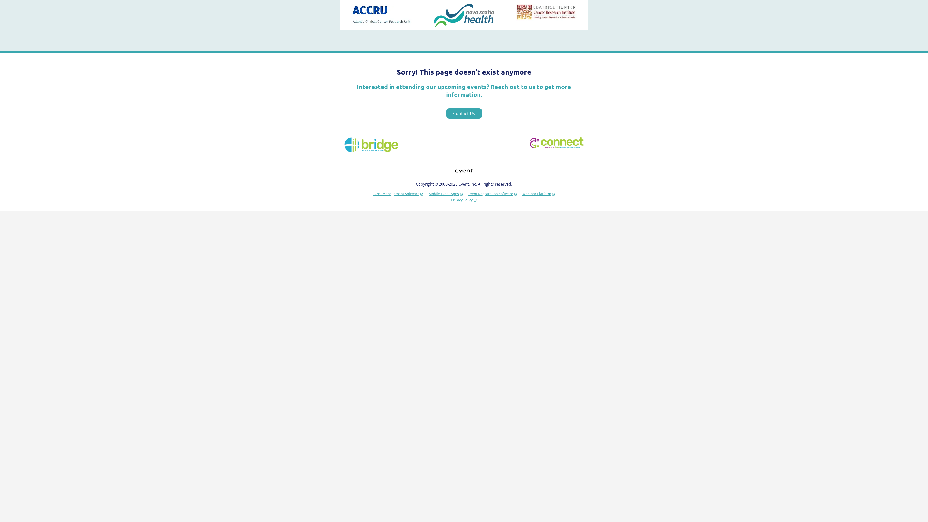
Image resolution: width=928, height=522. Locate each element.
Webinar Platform (536, 193)
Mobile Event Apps (444, 193)
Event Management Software (396, 193)
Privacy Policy (462, 200)
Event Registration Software (490, 193)
